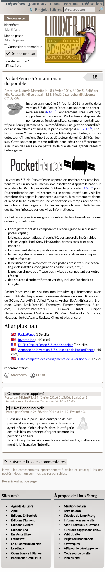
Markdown (19, 375)
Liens (55, 4)
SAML (86, 188)
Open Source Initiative (26, 553)
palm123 (44, 94)
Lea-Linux (17, 548)
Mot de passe (13, 35)
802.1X (83, 129)
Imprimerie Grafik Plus (26, 557)
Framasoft (17, 539)
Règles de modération (78, 539)
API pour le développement (82, 548)
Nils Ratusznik (14, 94)
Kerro (24, 411)
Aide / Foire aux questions (81, 524)
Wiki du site (72, 534)
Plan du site (72, 557)
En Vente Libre (21, 534)
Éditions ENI (19, 529)
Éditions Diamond (23, 520)
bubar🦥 (77, 94)
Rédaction (92, 4)
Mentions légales (75, 506)
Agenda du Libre (22, 506)
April (14, 510)
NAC (49, 112)
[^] (8, 408)
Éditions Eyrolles (22, 524)
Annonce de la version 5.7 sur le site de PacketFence (56, 349)
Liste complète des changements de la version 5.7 (54, 359)
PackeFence (26, 334)
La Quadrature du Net (26, 543)
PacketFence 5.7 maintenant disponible (33, 81)
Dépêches (15, 4)
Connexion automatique (25, 46)
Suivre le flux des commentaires (37, 462)
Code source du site (77, 553)
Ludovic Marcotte (31, 90)
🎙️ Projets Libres (45, 9)
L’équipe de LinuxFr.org (79, 515)
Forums (71, 4)
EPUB (40, 375)
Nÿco (30, 94)
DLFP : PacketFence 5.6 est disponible (45, 344)
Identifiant (11, 24)
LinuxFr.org (70, 36)
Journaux (37, 4)
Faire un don (72, 510)
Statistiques (72, 543)
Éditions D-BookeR (24, 515)
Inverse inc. (26, 339)
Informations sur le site (79, 520)
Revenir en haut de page (19, 481)
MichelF (24, 397)
